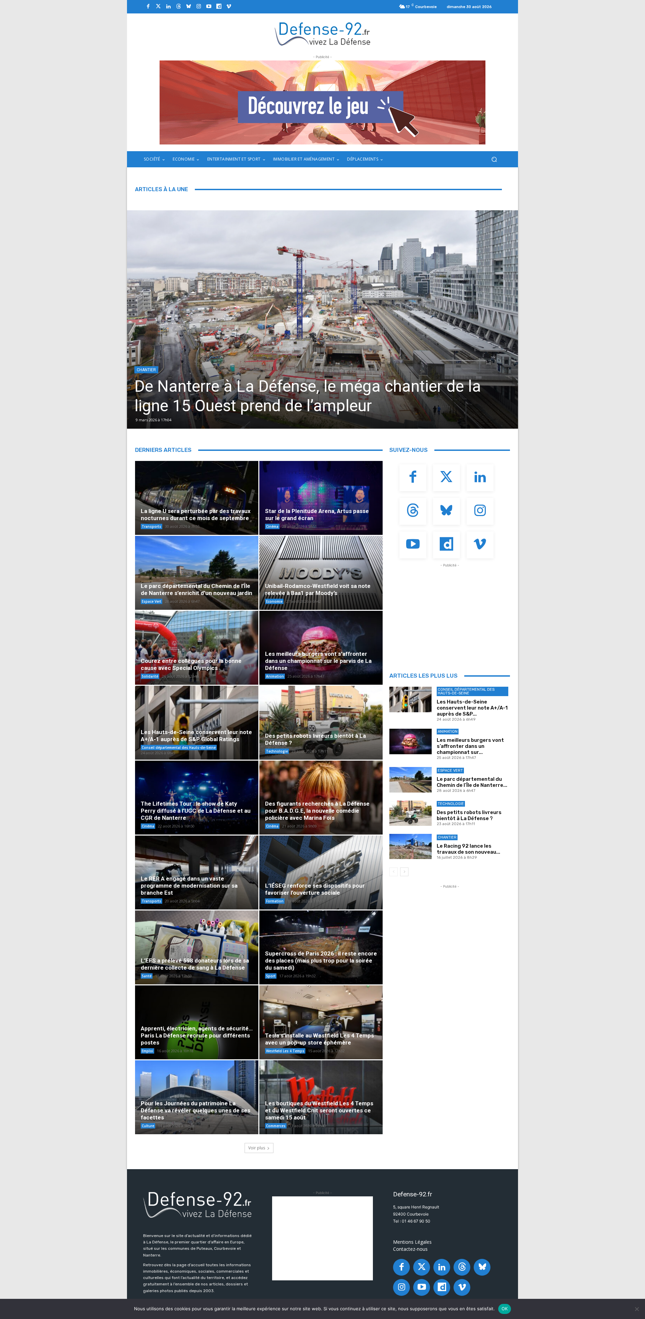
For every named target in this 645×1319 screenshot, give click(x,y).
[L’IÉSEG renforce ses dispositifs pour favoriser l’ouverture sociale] (321, 874)
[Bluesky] (188, 7)
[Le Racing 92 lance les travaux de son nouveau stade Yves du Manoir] (410, 846)
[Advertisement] (449, 611)
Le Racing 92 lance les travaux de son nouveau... (468, 849)
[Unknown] (322, 102)
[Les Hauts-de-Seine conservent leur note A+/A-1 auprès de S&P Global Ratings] (196, 724)
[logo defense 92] (322, 33)
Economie (274, 601)
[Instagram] (199, 7)
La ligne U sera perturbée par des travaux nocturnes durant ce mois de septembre (196, 514)
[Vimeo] (229, 7)
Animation (326, 370)
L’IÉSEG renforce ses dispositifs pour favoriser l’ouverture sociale (315, 889)
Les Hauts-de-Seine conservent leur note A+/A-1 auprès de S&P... (472, 708)
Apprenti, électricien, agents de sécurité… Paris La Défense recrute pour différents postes (197, 1035)
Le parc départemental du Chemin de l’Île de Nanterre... (472, 782)
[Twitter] (158, 7)
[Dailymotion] (219, 7)
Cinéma (272, 526)
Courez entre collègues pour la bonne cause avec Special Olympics (191, 664)
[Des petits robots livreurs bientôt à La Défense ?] (321, 724)
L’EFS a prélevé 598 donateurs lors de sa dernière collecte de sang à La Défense (195, 964)
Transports (151, 526)
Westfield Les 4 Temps (285, 1051)
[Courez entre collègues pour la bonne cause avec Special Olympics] (196, 649)
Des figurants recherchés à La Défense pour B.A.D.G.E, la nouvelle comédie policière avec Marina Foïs (317, 810)
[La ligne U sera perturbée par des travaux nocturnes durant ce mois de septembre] (196, 499)
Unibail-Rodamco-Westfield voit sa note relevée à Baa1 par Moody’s (318, 589)
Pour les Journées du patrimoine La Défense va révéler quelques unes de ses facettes (195, 1110)
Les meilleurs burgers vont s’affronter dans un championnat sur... (470, 746)
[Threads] (178, 7)
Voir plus (256, 1148)
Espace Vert (151, 601)
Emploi (147, 1051)
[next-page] (404, 871)
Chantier (447, 837)
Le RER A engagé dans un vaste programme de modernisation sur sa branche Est (189, 885)
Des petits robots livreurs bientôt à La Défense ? (469, 815)
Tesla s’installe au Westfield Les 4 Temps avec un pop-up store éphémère (319, 1039)
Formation (275, 901)
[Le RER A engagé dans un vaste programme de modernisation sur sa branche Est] (196, 874)
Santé (147, 976)
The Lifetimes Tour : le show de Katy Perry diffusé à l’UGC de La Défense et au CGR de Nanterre (196, 810)
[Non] (636, 1309)
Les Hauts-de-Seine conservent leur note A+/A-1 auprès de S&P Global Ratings (196, 735)
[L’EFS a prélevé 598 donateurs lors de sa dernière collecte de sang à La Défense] (196, 949)
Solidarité (150, 676)
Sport (270, 976)
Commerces (276, 1125)
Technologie (277, 751)
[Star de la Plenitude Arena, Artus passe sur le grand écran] (321, 499)
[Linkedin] (168, 7)
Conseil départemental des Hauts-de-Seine (179, 747)
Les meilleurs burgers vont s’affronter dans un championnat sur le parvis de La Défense (475, 396)
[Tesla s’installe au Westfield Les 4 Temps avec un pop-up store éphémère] (321, 1024)
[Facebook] (148, 7)
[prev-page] (393, 871)
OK (505, 1308)
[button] (494, 159)
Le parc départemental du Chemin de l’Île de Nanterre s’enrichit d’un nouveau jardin (196, 589)
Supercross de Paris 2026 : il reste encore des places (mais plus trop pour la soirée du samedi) (321, 960)
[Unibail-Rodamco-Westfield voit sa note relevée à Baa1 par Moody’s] (321, 574)
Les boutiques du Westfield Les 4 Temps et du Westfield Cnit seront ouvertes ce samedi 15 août (319, 1110)
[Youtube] (209, 7)
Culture (148, 1125)
